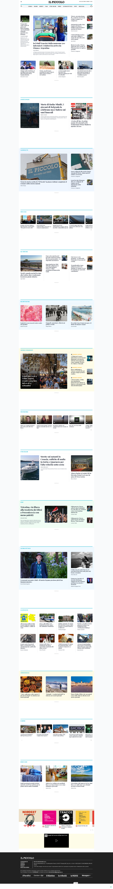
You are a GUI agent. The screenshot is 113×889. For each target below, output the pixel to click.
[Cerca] (21, 6)
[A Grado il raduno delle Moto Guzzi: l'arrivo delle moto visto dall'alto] (77, 219)
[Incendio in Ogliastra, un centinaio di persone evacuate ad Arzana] (60, 419)
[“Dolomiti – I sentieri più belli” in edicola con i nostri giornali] (56, 684)
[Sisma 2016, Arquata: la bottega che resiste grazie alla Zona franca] (28, 419)
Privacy (22, 866)
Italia (46, 6)
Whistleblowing (24, 867)
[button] (56, 840)
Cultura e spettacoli (67, 6)
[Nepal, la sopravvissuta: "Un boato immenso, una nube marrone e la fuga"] (44, 419)
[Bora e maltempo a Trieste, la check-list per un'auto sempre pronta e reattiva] (90, 371)
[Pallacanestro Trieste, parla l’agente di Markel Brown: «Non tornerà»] (90, 520)
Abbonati (88, 1)
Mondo (59, 6)
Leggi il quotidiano (82, 1)
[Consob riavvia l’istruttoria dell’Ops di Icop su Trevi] (28, 728)
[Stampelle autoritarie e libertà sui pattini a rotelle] (56, 313)
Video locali (81, 6)
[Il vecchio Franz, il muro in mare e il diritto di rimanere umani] (82, 313)
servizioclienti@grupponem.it (56, 872)
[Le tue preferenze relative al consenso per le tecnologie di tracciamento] (111, 887)
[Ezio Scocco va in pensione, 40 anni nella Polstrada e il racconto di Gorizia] (90, 259)
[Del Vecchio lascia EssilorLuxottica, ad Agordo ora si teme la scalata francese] (44, 219)
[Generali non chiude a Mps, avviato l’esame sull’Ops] (60, 728)
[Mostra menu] (21, 1)
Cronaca (30, 6)
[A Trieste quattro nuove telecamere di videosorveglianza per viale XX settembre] (66, 65)
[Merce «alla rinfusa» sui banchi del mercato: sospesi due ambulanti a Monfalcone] (47, 618)
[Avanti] (91, 229)
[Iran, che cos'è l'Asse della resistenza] (77, 419)
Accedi (91, 1)
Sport (75, 6)
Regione (36, 6)
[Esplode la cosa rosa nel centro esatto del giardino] (31, 313)
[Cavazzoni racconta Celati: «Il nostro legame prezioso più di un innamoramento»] (43, 565)
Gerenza (22, 864)
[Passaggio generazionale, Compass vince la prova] (44, 728)
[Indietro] (21, 229)
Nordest (41, 6)
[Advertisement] (56, 10)
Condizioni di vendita (24, 862)
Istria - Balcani (53, 6)
